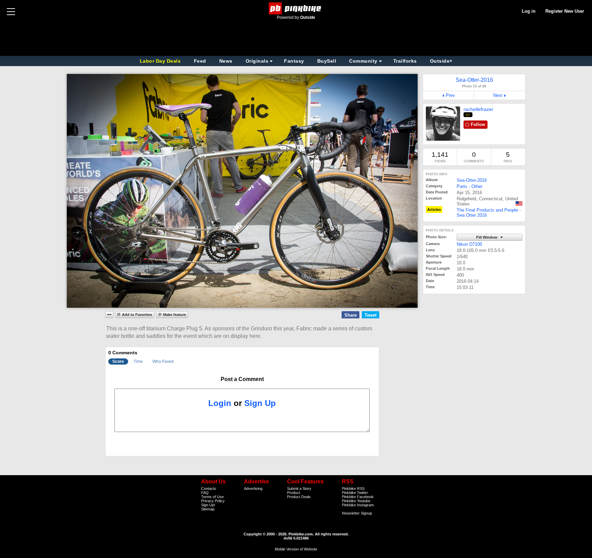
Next (498, 95)
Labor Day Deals (161, 61)
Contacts (208, 488)
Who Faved (163, 361)
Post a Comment (242, 379)
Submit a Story (299, 488)
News (226, 61)
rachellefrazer (478, 109)
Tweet (371, 315)
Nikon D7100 (469, 244)
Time (138, 361)
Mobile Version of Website (296, 549)
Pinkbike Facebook (358, 497)
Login (219, 403)
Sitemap (207, 509)
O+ (468, 115)
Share (350, 315)
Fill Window (487, 237)
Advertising (253, 488)
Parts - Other (469, 186)
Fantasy (294, 61)
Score (118, 361)
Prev (450, 95)
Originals (257, 61)
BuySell (326, 61)
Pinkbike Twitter (355, 493)
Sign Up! (208, 505)
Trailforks (405, 61)
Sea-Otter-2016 (472, 180)
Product (293, 493)
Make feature (174, 315)
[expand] (109, 314)
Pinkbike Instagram (358, 505)
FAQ (205, 493)
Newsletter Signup (357, 513)
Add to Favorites (137, 315)
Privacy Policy (213, 501)
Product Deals (299, 497)
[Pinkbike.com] (296, 8)
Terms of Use (212, 497)
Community (363, 61)
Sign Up (260, 403)
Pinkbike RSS (353, 488)
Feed (200, 61)
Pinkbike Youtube (356, 501)
